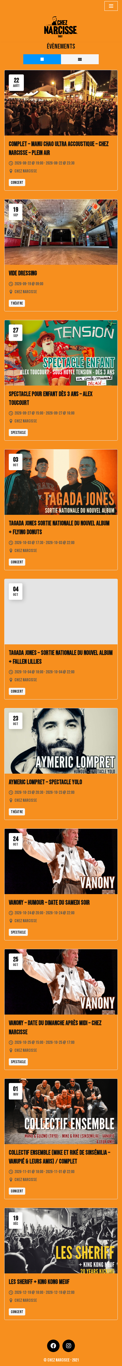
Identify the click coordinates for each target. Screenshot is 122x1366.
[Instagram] (68, 1345)
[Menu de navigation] (111, 6)
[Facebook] (53, 1345)
